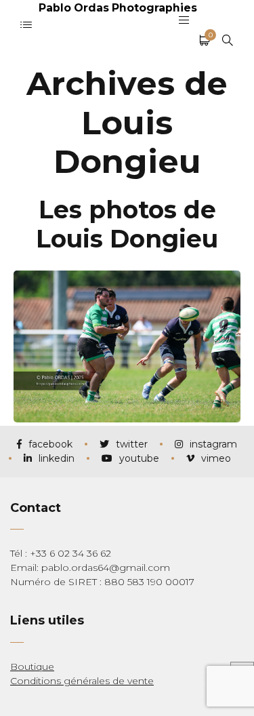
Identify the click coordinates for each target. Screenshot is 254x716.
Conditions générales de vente (82, 681)
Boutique (32, 666)
